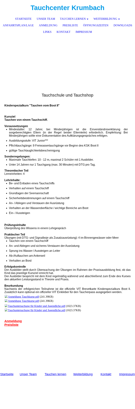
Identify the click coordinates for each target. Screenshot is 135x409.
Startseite (7, 374)
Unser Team (46, 18)
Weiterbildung (105, 18)
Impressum (84, 31)
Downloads (123, 25)
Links (47, 31)
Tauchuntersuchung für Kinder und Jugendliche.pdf (36, 306)
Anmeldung (48, 25)
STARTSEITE (23, 18)
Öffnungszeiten (95, 25)
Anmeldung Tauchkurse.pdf (23, 296)
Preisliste (70, 25)
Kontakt (106, 374)
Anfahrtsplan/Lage (18, 25)
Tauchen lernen (73, 18)
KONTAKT (63, 31)
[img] (122, 8)
